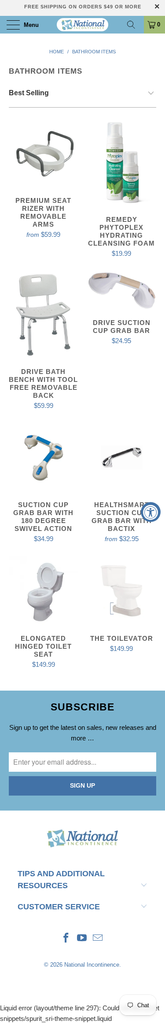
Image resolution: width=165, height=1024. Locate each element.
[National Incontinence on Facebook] (66, 939)
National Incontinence (91, 964)
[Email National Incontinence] (97, 939)
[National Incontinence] (82, 25)
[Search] (134, 25)
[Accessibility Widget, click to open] (151, 512)
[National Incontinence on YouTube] (82, 939)
